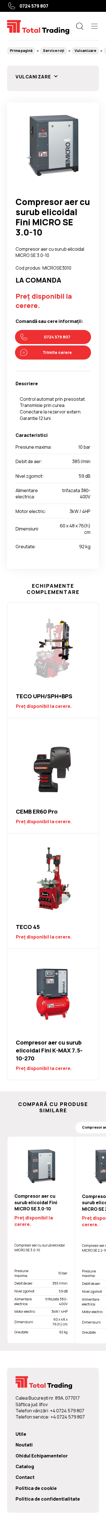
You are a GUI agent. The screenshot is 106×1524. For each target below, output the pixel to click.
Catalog (25, 1466)
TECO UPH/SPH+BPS (53, 660)
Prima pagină (21, 50)
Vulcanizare (85, 50)
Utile (21, 1434)
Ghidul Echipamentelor (42, 1456)
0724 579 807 (34, 6)
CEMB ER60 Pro (53, 775)
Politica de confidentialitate (48, 1499)
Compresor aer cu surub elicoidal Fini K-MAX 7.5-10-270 (53, 1014)
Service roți (53, 50)
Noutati (24, 1445)
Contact (25, 1477)
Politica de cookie (36, 1488)
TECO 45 (53, 890)
